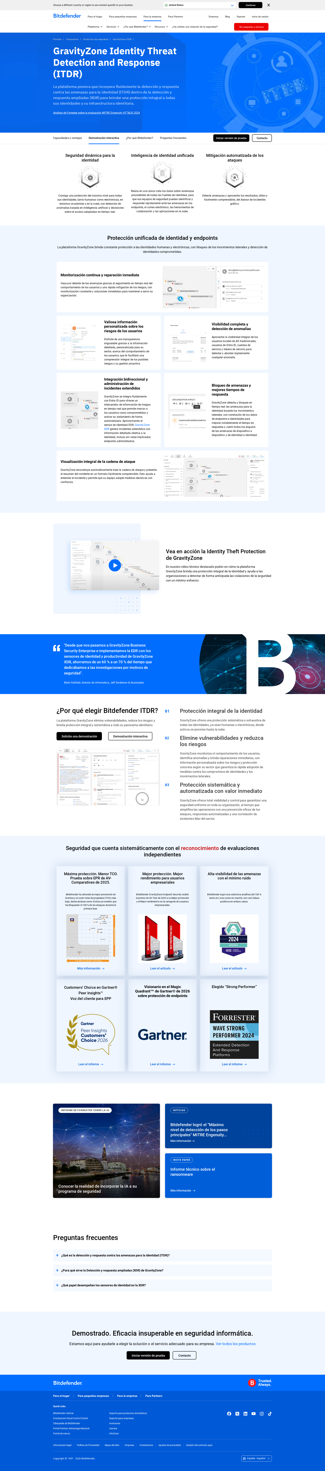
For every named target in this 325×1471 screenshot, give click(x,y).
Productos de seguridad (96, 39)
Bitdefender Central (63, 1413)
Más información (218, 1126)
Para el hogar (61, 1395)
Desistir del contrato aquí (199, 1445)
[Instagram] (262, 1414)
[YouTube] (254, 1414)
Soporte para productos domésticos (128, 1413)
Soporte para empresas (121, 1418)
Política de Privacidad (88, 1445)
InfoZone (114, 1433)
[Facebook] (229, 1414)
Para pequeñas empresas (93, 1395)
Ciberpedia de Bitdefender (66, 1423)
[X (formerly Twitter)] (237, 1414)
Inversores (114, 1423)
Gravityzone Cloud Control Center (70, 1418)
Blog (227, 16)
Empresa (129, 1445)
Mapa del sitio (112, 1445)
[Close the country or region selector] (268, 5)
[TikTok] (270, 1414)
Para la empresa (127, 1395)
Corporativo (72, 39)
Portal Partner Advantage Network (71, 1428)
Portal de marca (61, 1433)
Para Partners (153, 1395)
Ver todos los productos (236, 1343)
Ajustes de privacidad (169, 1445)
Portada (57, 39)
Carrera (113, 1428)
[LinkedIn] (245, 1414)
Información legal (62, 1445)
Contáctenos (146, 1445)
